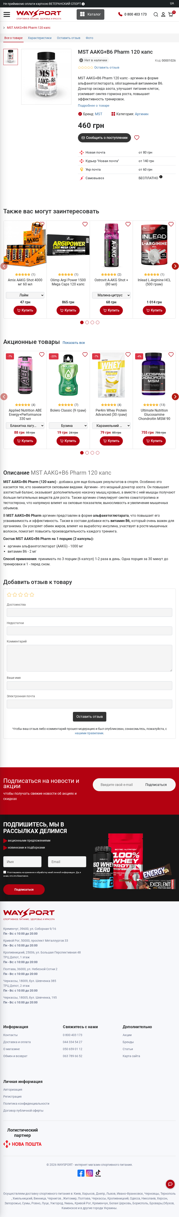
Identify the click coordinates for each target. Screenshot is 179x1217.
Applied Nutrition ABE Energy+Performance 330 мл (25, 414)
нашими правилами (89, 733)
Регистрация (12, 1096)
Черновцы (151, 1193)
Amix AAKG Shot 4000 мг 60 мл (25, 282)
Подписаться (156, 785)
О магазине (11, 1049)
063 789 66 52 (72, 1056)
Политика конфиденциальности (26, 1103)
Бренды (128, 1042)
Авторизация (12, 1089)
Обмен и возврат (15, 1056)
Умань (68, 1203)
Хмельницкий (22, 1198)
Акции (127, 1035)
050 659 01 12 (72, 1049)
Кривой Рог (83, 1203)
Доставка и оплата (17, 1042)
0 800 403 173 (135, 14)
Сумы (26, 1203)
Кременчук (100, 1203)
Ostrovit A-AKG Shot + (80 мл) (111, 282)
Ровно (35, 1203)
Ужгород (56, 1203)
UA (172, 3)
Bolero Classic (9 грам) (68, 410)
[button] (7, 14)
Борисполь (140, 1203)
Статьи (128, 1049)
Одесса (135, 1198)
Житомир (70, 1198)
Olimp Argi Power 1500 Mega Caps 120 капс (68, 282)
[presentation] (3, 266)
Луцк (45, 1203)
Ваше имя (14, 677)
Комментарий (17, 641)
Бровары (156, 1203)
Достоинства (16, 604)
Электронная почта (21, 696)
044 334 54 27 (72, 1042)
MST (98, 114)
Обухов (168, 1203)
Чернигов (54, 1198)
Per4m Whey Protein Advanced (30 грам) (111, 412)
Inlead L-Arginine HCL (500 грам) (154, 282)
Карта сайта (131, 1056)
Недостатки (15, 623)
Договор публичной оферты (23, 1110)
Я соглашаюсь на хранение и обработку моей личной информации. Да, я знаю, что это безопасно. (42, 874)
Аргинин (141, 114)
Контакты (10, 1035)
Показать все (74, 343)
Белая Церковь (120, 1203)
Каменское (69, 1208)
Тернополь (168, 1193)
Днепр (100, 1193)
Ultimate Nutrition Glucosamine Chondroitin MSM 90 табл (154, 416)
